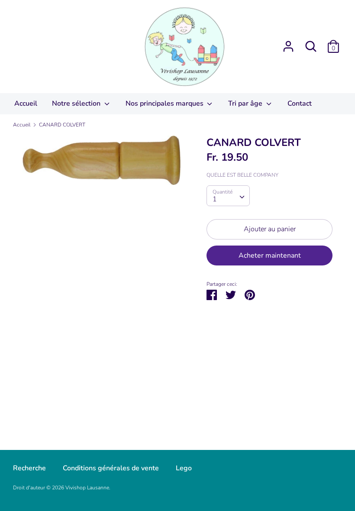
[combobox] (228, 195)
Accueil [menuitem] (25, 103)
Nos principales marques (165, 103)
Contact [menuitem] (299, 103)
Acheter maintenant (270, 255)
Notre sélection (77, 103)
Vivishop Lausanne (87, 487)
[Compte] (288, 43)
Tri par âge (246, 103)
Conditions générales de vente (111, 468)
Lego (184, 468)
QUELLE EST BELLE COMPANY (242, 174)
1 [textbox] (215, 199)
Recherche (29, 468)
